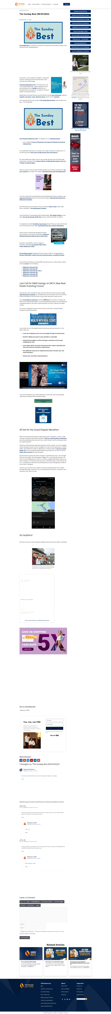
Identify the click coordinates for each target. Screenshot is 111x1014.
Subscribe (63, 1004)
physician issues (40, 97)
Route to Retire (40, 161)
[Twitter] (67, 1009)
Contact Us (79, 995)
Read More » (31, 976)
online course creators (26, 452)
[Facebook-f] (62, 1009)
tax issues (28, 97)
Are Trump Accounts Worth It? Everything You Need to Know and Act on (80, 972)
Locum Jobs (55, 4)
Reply (23, 779)
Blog (29, 4)
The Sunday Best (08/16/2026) (28, 971)
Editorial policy (80, 1004)
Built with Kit (54, 735)
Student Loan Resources (47, 998)
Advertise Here (64, 1001)
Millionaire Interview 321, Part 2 (32, 270)
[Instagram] (65, 1009)
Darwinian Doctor (55, 138)
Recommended (35, 4)
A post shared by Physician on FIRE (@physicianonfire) (37, 620)
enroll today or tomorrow (30, 300)
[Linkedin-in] (69, 1009)
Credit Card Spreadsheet (47, 1010)
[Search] (86, 1008)
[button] (32, 740)
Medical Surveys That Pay (47, 1007)
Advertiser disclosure (24, 10)
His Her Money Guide (26, 253)
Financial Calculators (46, 4)
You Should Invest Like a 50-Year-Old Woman (51, 225)
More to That (53, 206)
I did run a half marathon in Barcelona (55, 438)
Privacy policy (80, 1001)
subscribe (22, 943)
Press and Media (65, 998)
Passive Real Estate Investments (48, 1012)
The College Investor (56, 215)
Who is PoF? (64, 995)
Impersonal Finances (26, 198)
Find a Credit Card (45, 1004)
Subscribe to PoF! (58, 807)
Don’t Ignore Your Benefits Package (55, 971)
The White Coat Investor (40, 224)
